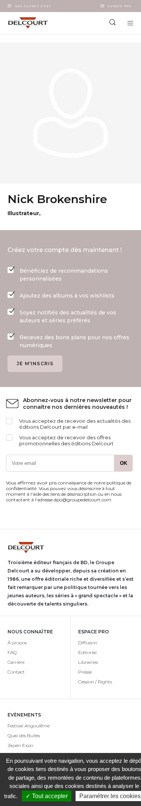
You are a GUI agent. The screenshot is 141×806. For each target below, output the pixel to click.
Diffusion (87, 642)
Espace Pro (119, 6)
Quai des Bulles (24, 735)
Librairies (88, 662)
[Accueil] (35, 23)
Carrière (16, 662)
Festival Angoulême (29, 726)
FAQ (12, 652)
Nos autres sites (33, 6)
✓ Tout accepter (47, 796)
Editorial (87, 652)
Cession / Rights (95, 682)
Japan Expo (20, 745)
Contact (16, 672)
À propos (17, 642)
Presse (85, 672)
